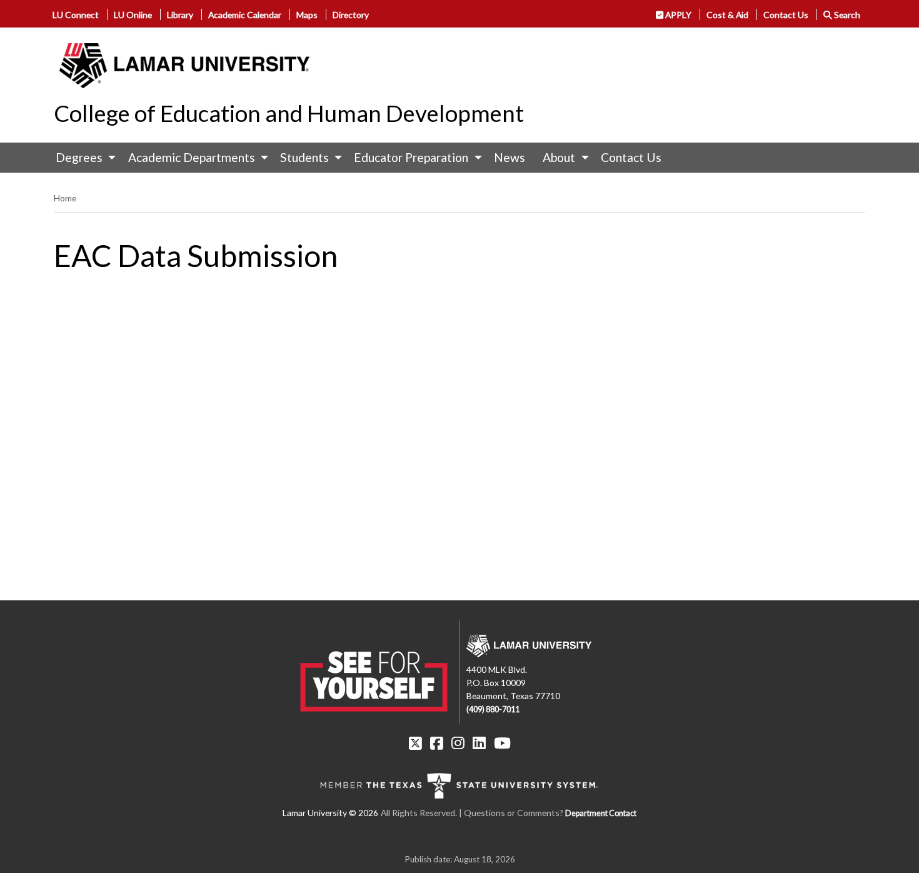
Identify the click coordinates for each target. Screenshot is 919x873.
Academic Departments (191, 157)
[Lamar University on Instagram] (458, 743)
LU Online (133, 14)
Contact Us (785, 14)
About (559, 157)
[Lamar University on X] (415, 743)
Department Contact (600, 813)
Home (65, 198)
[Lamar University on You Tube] (502, 743)
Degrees (79, 157)
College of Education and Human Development (289, 113)
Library (180, 14)
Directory (351, 14)
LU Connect (76, 14)
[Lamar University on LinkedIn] (479, 743)
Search (846, 14)
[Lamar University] (184, 65)
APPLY (677, 14)
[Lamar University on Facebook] (437, 743)
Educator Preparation (411, 157)
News (509, 157)
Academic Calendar (244, 14)
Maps (307, 14)
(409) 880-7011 (493, 709)
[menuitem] (83, 158)
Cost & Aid (727, 14)
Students (304, 157)
